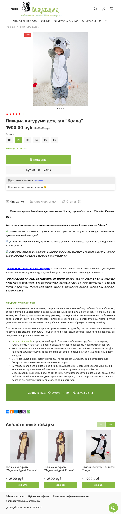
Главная (10, 26)
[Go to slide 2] (59, 108)
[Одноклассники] (12, 411)
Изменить (38, 180)
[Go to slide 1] (57, 108)
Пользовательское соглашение (23, 501)
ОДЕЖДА (45, 21)
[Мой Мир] (16, 411)
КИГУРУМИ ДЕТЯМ (91, 21)
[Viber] (24, 411)
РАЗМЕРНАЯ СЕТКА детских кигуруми (28, 268)
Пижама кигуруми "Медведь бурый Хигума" (21, 468)
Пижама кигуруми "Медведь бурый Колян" (59, 468)
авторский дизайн (22, 341)
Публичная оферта (38, 496)
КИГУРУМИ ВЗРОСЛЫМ (66, 21)
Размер (10, 134)
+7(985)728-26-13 (82, 393)
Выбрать (22, 485)
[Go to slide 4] (63, 108)
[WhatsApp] (28, 411)
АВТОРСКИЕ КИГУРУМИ (25, 21)
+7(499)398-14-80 (57, 393)
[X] (20, 411)
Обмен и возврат (15, 496)
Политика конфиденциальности (71, 496)
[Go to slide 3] (61, 108)
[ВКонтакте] (7, 411)
